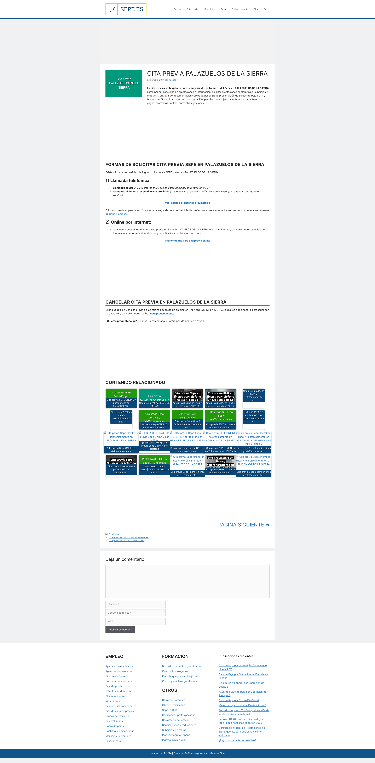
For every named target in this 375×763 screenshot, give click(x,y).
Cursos (177, 9)
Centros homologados (175, 671)
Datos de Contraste (173, 700)
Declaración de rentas (175, 720)
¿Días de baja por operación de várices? (242, 705)
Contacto (178, 753)
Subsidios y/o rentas (174, 730)
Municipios (209, 9)
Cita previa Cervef (116, 676)
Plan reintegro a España (176, 735)
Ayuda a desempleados (119, 666)
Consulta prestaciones (118, 681)
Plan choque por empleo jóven (180, 676)
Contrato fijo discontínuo (119, 731)
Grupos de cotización (117, 716)
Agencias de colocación (119, 671)
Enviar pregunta (240, 9)
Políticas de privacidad (196, 753)
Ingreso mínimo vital (174, 740)
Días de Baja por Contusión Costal (239, 700)
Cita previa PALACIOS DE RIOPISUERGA (129, 537)
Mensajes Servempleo (118, 736)
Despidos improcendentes (120, 706)
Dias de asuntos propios (119, 711)
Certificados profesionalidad (179, 715)
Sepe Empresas (118, 213)
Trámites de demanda (118, 691)
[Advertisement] (187, 42)
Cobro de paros (114, 726)
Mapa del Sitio (217, 753)
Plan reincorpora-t (116, 696)
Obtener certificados (174, 705)
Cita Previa (114, 534)
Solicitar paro (113, 741)
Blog (256, 9)
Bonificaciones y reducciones (179, 725)
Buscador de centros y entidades (181, 666)
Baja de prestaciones (117, 686)
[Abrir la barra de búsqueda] (265, 9)
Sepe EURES (169, 710)
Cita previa (192, 9)
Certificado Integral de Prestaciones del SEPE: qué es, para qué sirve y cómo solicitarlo (242, 731)
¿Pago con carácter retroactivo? (237, 740)
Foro (223, 9)
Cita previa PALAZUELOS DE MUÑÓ (126, 540)
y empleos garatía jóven (184, 681)
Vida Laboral (113, 701)
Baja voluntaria (114, 721)
